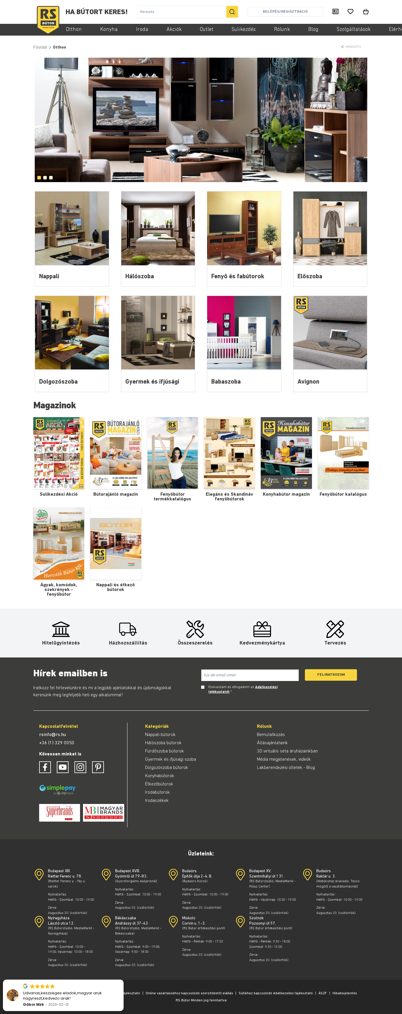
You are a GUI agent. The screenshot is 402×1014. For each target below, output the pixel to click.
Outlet (206, 29)
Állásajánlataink (272, 743)
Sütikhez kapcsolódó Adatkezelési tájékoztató (276, 993)
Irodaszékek (157, 800)
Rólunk (282, 29)
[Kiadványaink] (335, 12)
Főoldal (40, 47)
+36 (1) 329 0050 (56, 743)
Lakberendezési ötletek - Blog (286, 767)
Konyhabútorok (159, 776)
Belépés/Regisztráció (285, 12)
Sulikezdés (244, 29)
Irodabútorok (157, 792)
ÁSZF (322, 993)
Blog (313, 29)
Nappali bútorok (160, 734)
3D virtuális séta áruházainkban (287, 751)
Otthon (74, 29)
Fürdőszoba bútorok (164, 751)
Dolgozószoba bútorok (166, 767)
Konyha (109, 29)
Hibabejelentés (345, 993)
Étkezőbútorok (159, 784)
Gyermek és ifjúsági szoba (170, 759)
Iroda (142, 29)
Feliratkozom (331, 675)
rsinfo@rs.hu (52, 734)
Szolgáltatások (354, 29)
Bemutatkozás (271, 734)
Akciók (174, 29)
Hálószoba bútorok (163, 743)
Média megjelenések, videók (284, 759)
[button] (123, 980)
